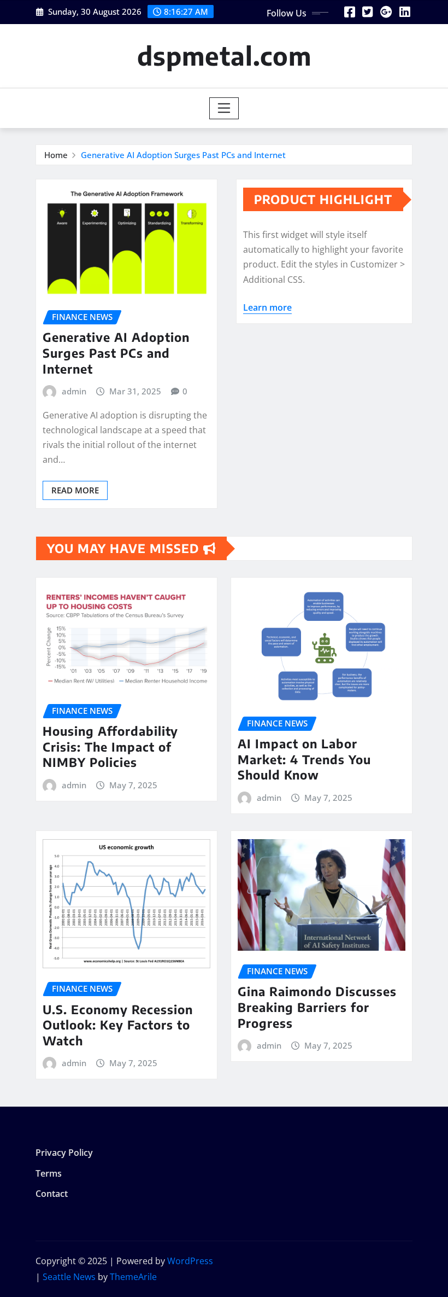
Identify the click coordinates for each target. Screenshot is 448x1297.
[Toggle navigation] (224, 108)
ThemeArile (133, 1277)
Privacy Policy (64, 1153)
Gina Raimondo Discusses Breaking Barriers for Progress (317, 1007)
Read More (75, 490)
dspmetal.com (224, 55)
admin (74, 391)
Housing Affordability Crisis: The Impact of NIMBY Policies (110, 746)
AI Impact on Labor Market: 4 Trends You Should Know (304, 759)
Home (56, 154)
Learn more (267, 307)
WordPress (190, 1261)
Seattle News (69, 1277)
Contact (52, 1194)
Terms (49, 1173)
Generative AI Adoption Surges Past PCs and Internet (183, 154)
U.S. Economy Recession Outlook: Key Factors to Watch (118, 1025)
